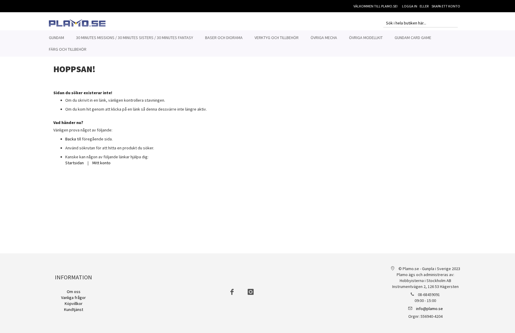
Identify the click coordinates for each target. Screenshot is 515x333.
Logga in (409, 6)
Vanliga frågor (73, 297)
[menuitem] (56, 38)
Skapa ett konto (446, 6)
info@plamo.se (429, 308)
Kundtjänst (73, 309)
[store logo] (77, 23)
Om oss (73, 291)
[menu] (257, 43)
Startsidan (74, 162)
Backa (70, 139)
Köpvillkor (74, 303)
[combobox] (420, 22)
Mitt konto (101, 162)
